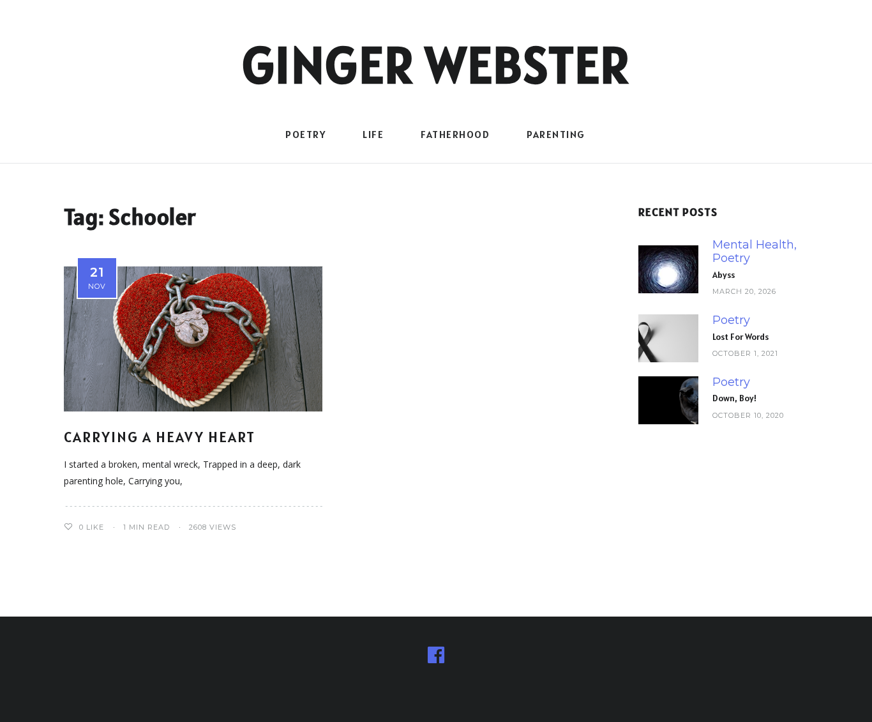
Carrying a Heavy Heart (159, 436)
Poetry (305, 134)
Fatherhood (455, 134)
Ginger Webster (436, 64)
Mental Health (753, 245)
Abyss (723, 274)
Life (373, 134)
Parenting (556, 134)
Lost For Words (740, 336)
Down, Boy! (734, 398)
